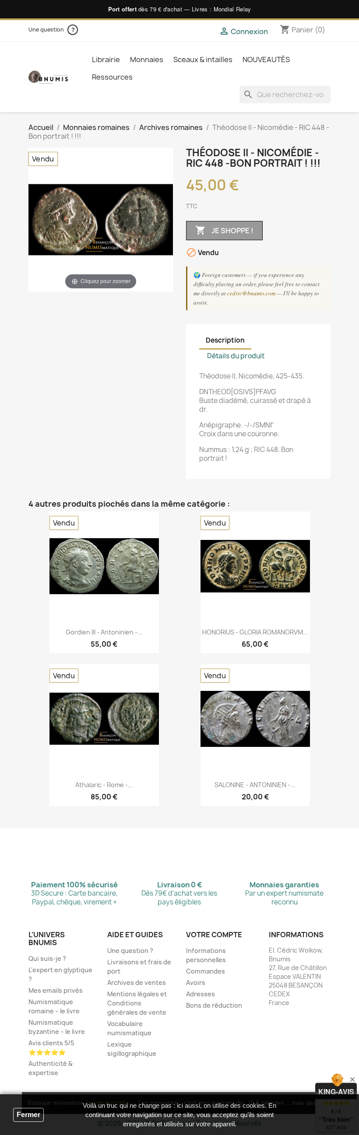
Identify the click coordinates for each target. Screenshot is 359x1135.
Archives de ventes (136, 982)
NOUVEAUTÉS (266, 59)
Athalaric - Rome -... (104, 785)
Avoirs (195, 982)
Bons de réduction (214, 1005)
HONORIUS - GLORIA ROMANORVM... (255, 632)
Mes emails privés (55, 990)
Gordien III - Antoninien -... (104, 632)
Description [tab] (225, 340)
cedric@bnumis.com (251, 293)
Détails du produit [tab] (235, 356)
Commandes (205, 971)
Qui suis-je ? (47, 958)
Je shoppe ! (224, 230)
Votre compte (214, 934)
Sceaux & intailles (202, 59)
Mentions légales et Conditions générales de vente (137, 1003)
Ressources (112, 77)
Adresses (200, 994)
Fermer (28, 1114)
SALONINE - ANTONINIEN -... (255, 785)
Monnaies (146, 59)
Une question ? (130, 950)
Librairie (106, 59)
